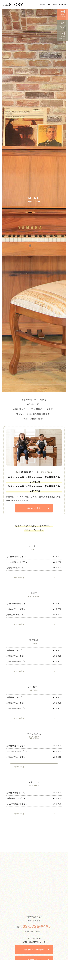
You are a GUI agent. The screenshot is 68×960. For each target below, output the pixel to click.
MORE (62, 4)
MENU (43, 4)
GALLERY (52, 4)
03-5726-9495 (37, 926)
